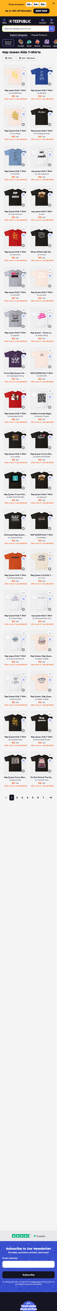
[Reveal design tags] (23, 84)
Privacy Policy (36, 1282)
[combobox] (25, 29)
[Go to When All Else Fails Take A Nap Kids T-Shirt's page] (41, 237)
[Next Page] (50, 797)
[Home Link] (20, 21)
